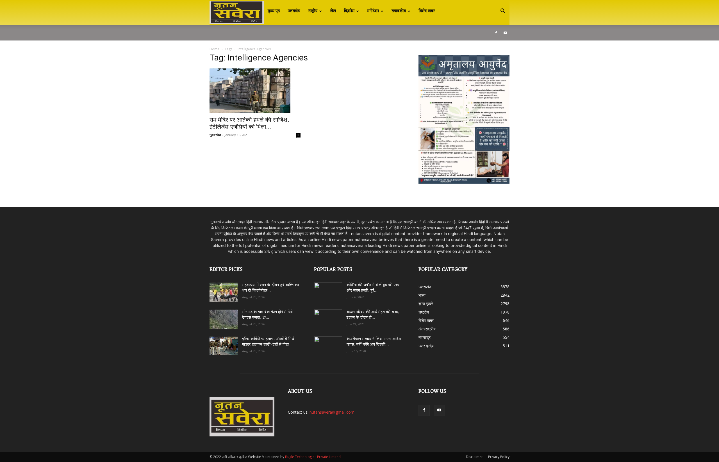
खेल (333, 11)
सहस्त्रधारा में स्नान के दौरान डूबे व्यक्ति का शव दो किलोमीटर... (270, 288)
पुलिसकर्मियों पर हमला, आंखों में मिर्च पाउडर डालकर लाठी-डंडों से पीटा (268, 342)
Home (214, 49)
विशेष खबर (426, 11)
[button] (502, 11)
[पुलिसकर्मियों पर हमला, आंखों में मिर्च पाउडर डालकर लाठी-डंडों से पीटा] (224, 346)
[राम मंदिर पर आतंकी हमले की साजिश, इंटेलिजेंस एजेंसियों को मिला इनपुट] (255, 90)
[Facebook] (496, 32)
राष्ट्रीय (312, 11)
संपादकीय (399, 11)
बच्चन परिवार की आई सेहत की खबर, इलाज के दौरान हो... (373, 315)
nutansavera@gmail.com (332, 412)
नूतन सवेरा (215, 135)
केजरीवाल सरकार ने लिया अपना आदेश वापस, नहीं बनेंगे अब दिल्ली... (374, 342)
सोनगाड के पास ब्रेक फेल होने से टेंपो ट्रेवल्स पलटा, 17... (267, 315)
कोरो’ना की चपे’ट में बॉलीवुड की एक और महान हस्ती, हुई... (373, 288)
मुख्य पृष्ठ (274, 11)
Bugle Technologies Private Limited (313, 456)
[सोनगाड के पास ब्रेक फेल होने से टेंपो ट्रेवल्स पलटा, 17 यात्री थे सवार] (224, 319)
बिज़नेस (349, 11)
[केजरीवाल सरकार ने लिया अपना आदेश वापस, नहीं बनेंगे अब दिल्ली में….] (328, 344)
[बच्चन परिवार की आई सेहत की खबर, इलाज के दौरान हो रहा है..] (328, 317)
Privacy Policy (498, 456)
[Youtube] (505, 32)
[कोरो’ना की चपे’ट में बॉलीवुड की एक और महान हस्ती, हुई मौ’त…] (328, 290)
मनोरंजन (373, 11)
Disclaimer (474, 456)
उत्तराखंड (294, 11)
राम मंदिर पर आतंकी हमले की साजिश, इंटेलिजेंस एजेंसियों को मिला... (249, 124)
